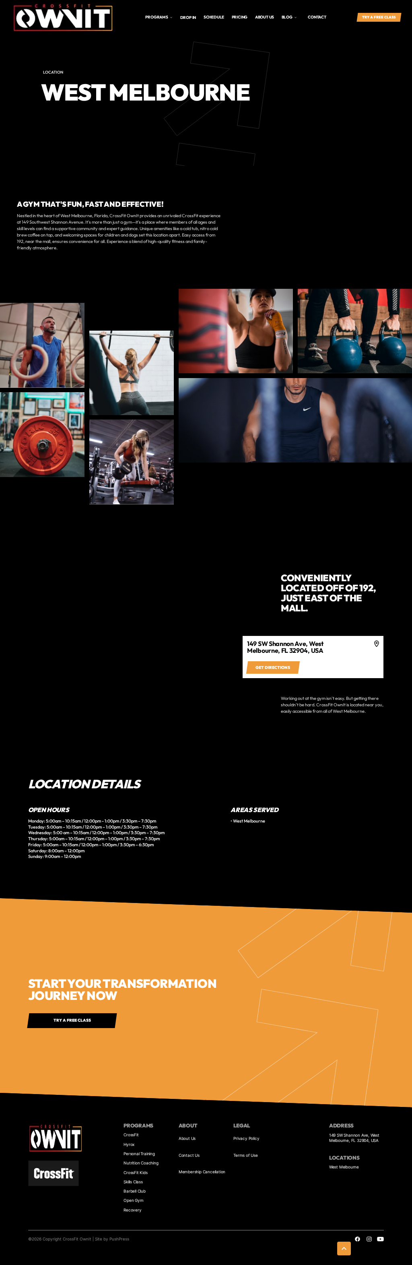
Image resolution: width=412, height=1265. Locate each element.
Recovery (132, 1209)
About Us (187, 1138)
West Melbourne (344, 1166)
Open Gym (133, 1200)
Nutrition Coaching (141, 1162)
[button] (159, 17)
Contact (317, 17)
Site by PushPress (112, 1238)
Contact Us (189, 1155)
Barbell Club (135, 1191)
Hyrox (129, 1144)
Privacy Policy (246, 1138)
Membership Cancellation (202, 1171)
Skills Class (133, 1181)
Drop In (188, 17)
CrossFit (131, 1134)
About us (264, 17)
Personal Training (139, 1153)
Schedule (214, 17)
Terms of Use (245, 1155)
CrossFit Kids (135, 1172)
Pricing (240, 17)
